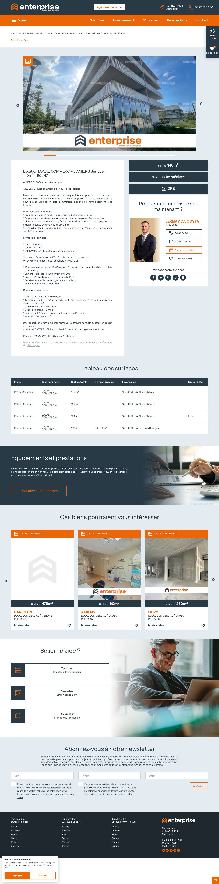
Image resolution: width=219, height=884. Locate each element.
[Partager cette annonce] (153, 278)
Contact (202, 20)
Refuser (43, 875)
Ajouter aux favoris (183, 258)
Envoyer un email (182, 241)
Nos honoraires (169, 846)
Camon (14, 838)
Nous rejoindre (177, 20)
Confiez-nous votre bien (174, 7)
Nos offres (97, 20)
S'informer (150, 20)
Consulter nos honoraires (39, 491)
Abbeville (15, 830)
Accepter (17, 875)
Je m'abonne (199, 786)
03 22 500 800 (204, 7)
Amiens (14, 826)
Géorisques (33, 345)
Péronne (15, 842)
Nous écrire (167, 834)
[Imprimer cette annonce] (183, 278)
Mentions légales (170, 843)
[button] (50, 155)
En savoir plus (21, 625)
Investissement (123, 20)
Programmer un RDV (184, 250)
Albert (14, 834)
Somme (15, 846)
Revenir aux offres (19, 40)
